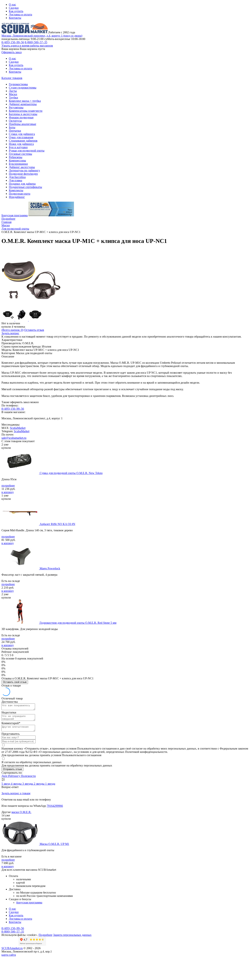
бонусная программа (29, 902)
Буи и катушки (18, 147)
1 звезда (50, 783)
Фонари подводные (21, 117)
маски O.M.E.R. (21, 812)
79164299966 (55, 805)
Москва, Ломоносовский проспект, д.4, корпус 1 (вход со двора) (41, 35)
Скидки (14, 7)
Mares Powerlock (50, 568)
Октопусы (15, 120)
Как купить (16, 11)
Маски (13, 94)
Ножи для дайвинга (21, 143)
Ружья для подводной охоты (26, 150)
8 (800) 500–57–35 (36, 42)
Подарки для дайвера (22, 183)
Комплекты (16, 190)
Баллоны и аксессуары (23, 114)
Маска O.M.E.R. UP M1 (54, 843)
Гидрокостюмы (18, 84)
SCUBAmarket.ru (12, 948)
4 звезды (16, 783)
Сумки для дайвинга (22, 134)
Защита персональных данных (72, 934)
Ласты (13, 90)
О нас (12, 4)
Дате (4, 776)
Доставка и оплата (20, 14)
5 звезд (6, 783)
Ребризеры (15, 157)
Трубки (13, 97)
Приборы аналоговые (22, 124)
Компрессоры (17, 160)
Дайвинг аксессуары (22, 167)
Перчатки (15, 130)
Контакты (15, 17)
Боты (12, 127)
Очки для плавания (21, 137)
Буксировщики (18, 163)
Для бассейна (17, 177)
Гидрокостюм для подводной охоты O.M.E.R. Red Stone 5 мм (78, 622)
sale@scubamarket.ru (13, 437)
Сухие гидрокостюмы (22, 87)
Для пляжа (15, 180)
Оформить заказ (11, 52)
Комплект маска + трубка (25, 100)
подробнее (8, 485)
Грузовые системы (20, 153)
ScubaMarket (17, 427)
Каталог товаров (11, 78)
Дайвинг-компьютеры (23, 104)
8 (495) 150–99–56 (12, 42)
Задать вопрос (10, 333)
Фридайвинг (17, 197)
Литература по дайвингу (24, 170)
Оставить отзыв (34, 329)
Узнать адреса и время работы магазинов (27, 45)
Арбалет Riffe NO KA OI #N (57, 524)
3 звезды (28, 783)
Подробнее (8, 218)
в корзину (7, 492)
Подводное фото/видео (23, 173)
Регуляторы (16, 107)
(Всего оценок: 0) (12, 329)
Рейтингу (14, 776)
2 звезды (39, 783)
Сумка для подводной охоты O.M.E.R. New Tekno (71, 473)
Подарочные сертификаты (25, 187)
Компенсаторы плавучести (25, 110)
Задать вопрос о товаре (15, 793)
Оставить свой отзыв (15, 682)
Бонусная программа (14, 215)
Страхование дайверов (23, 140)
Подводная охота (19, 193)
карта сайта (8, 954)
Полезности (28, 776)
